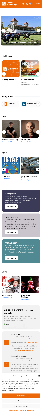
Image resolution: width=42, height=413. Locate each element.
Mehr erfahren (11, 206)
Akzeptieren (21, 395)
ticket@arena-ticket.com (26, 350)
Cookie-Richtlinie (13, 410)
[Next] (38, 74)
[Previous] (4, 74)
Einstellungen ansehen (21, 406)
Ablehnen (21, 401)
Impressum (30, 410)
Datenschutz (22, 410)
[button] (39, 376)
